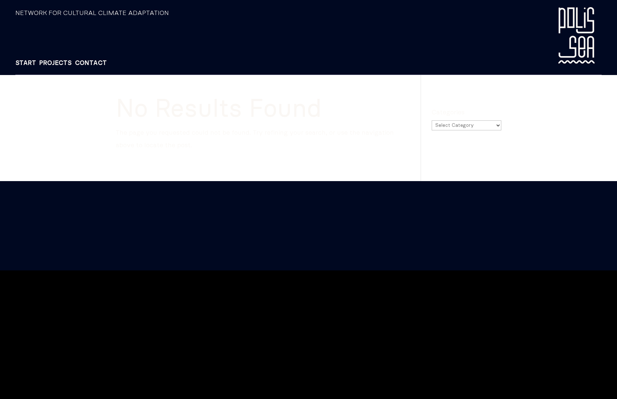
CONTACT (91, 63)
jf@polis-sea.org (121, 216)
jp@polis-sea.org (73, 216)
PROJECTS (55, 63)
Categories (448, 112)
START (25, 63)
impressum (30, 235)
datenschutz (66, 235)
